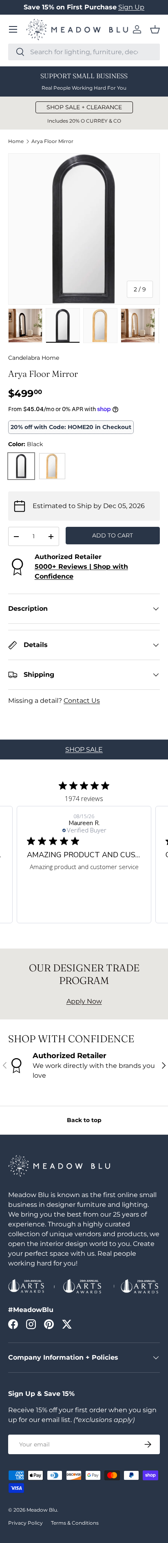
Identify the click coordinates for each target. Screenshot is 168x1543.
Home (16, 141)
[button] (155, 29)
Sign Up (131, 7)
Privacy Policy (25, 1523)
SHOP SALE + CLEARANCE (84, 107)
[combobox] (84, 52)
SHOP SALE (84, 749)
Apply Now (84, 1001)
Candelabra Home (33, 357)
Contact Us (82, 700)
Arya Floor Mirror (52, 141)
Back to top (84, 1120)
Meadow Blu (42, 1510)
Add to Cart (112, 535)
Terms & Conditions (75, 1523)
